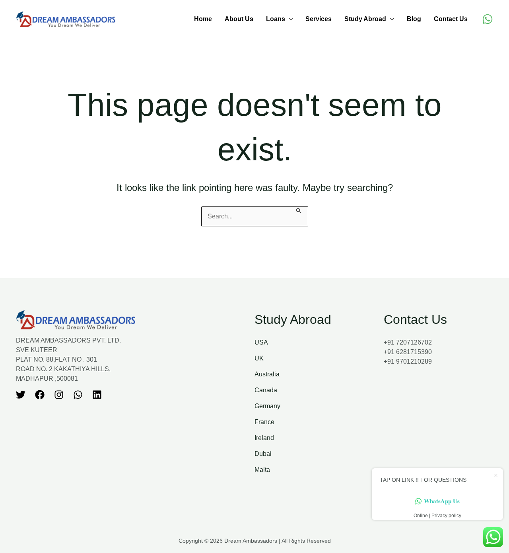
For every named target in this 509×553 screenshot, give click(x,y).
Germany (267, 406)
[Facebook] (40, 394)
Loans (275, 19)
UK (259, 358)
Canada (265, 390)
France (264, 422)
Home (203, 19)
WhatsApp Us (442, 501)
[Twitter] (20, 394)
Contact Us (451, 19)
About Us (239, 19)
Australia (267, 374)
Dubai (263, 453)
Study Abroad (365, 19)
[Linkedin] (97, 394)
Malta (262, 469)
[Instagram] (59, 394)
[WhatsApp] (487, 19)
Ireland (264, 437)
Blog (414, 19)
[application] (289, 19)
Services (318, 19)
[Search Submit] (299, 210)
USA (261, 342)
